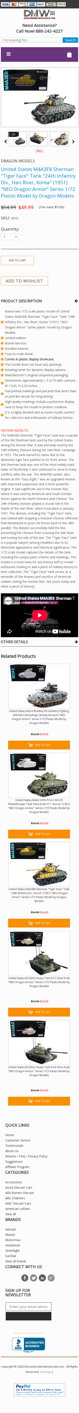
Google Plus (51, 1277)
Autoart (10, 1229)
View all (10, 1214)
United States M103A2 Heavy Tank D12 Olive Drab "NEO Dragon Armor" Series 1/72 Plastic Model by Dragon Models (39, 982)
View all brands (15, 1261)
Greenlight (12, 1250)
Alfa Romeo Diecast (19, 1193)
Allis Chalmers (15, 1198)
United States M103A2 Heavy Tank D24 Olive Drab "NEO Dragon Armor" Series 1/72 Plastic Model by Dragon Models (39, 1071)
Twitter (33, 1277)
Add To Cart (42, 745)
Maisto (10, 1234)
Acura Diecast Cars (18, 1187)
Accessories (13, 1182)
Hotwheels (12, 1245)
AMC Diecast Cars (18, 1203)
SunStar (10, 1256)
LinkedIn (42, 1277)
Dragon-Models (18, 160)
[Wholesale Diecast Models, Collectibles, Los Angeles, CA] (28, 1345)
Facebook (24, 1277)
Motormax (12, 1240)
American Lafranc (17, 1209)
